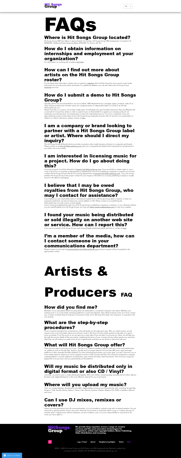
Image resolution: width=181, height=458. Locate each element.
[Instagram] (50, 442)
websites (90, 83)
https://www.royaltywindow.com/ (102, 207)
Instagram (48, 87)
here (83, 118)
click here (80, 62)
